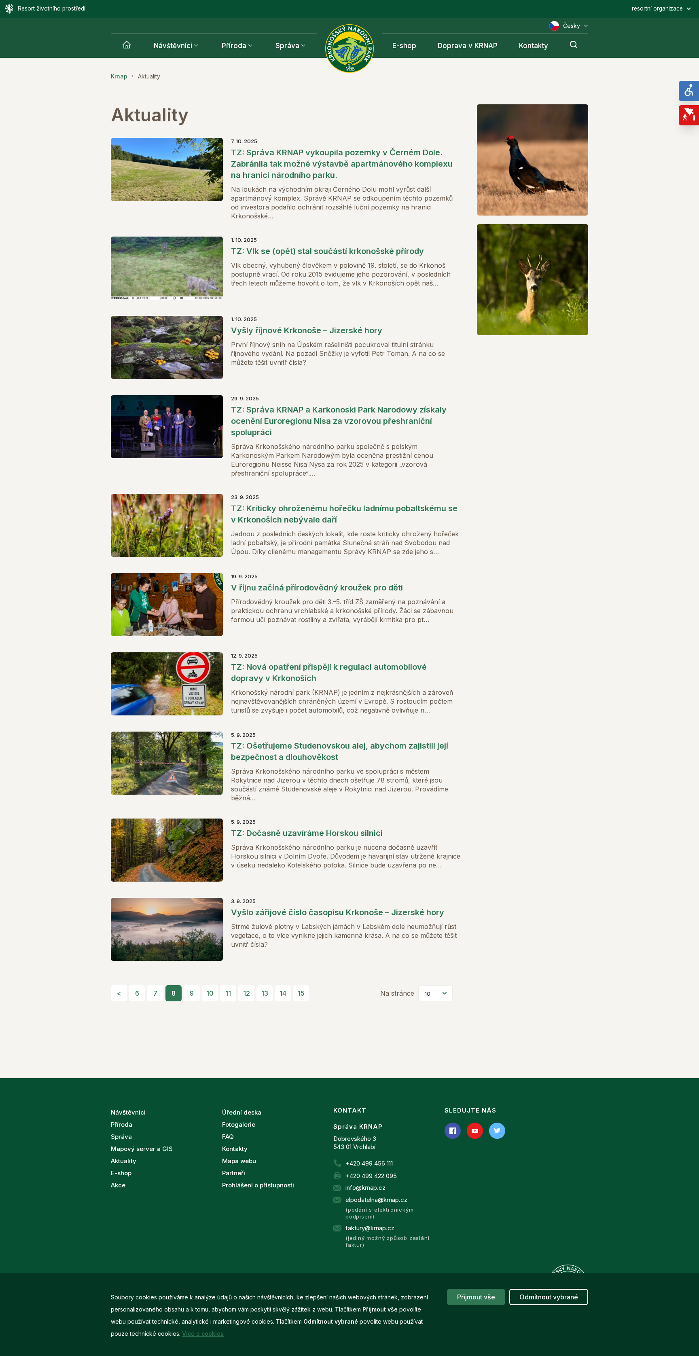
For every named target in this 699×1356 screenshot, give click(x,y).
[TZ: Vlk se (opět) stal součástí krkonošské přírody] (167, 268)
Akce (118, 1185)
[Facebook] (453, 1131)
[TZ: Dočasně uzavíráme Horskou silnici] (167, 850)
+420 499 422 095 (371, 1176)
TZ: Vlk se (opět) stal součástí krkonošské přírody (327, 251)
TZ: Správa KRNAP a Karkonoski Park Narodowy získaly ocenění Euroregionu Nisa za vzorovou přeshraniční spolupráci (339, 421)
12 (246, 993)
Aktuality (123, 1161)
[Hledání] (574, 46)
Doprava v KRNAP (468, 46)
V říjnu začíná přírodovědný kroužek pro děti (317, 587)
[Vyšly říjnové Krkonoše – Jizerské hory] (167, 347)
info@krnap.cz (365, 1187)
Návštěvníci (173, 46)
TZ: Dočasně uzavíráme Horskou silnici (307, 833)
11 (228, 993)
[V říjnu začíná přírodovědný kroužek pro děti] (167, 604)
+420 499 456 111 (369, 1163)
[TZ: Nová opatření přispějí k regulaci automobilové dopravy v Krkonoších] (167, 683)
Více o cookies (203, 1333)
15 (301, 993)
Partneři (233, 1173)
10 (210, 993)
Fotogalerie (238, 1124)
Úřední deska (241, 1112)
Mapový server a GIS (142, 1149)
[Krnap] (127, 46)
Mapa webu (239, 1161)
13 (264, 993)
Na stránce (397, 993)
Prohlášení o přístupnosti (258, 1185)
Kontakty (533, 46)
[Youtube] (475, 1131)
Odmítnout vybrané (548, 1297)
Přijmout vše (476, 1297)
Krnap (119, 76)
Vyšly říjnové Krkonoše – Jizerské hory (306, 330)
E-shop (404, 46)
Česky (571, 25)
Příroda (234, 46)
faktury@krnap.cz (369, 1228)
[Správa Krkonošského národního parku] (349, 48)
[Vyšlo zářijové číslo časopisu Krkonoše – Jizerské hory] (167, 929)
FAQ (228, 1136)
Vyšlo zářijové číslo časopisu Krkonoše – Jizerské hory (337, 912)
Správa (287, 46)
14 (283, 993)
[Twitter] (497, 1131)
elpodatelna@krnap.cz (376, 1200)
